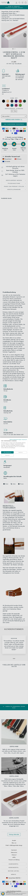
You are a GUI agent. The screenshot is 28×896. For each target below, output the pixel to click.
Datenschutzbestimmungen (15, 439)
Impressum (24, 439)
